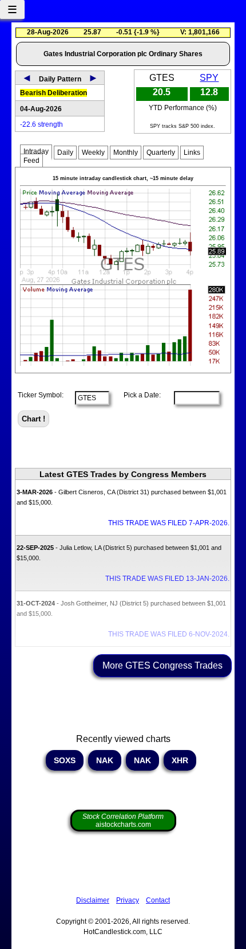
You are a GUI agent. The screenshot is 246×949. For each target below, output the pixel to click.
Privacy (127, 900)
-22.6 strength (41, 124)
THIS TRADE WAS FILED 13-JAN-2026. (167, 579)
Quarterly (160, 153)
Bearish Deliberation (53, 93)
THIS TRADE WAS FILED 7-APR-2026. (168, 523)
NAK (105, 760)
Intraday (36, 151)
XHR (180, 760)
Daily (65, 153)
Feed (31, 161)
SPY (209, 78)
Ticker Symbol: (41, 395)
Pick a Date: (139, 395)
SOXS (64, 760)
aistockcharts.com (123, 821)
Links (192, 153)
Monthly (125, 153)
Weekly (93, 153)
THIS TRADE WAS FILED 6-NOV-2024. (168, 634)
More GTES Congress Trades (162, 665)
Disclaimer (92, 900)
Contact (158, 900)
